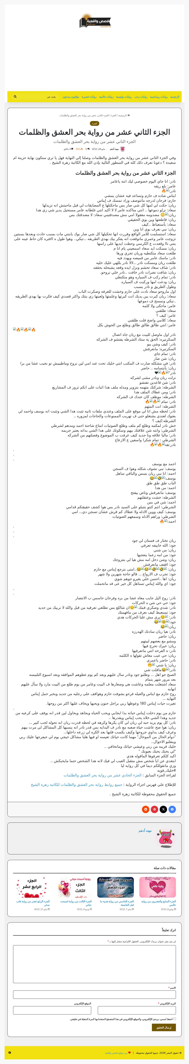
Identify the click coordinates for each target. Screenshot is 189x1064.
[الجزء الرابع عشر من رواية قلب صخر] (31, 887)
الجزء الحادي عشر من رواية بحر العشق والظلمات (103, 775)
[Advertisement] (151, 62)
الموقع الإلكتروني (82, 1003)
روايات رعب (140, 96)
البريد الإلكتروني (167, 1003)
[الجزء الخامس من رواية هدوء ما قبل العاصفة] (115, 887)
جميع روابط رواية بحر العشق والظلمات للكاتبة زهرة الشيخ (76, 784)
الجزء (113, 115)
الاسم (172, 987)
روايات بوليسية (124, 96)
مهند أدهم (114, 149)
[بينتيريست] (154, 809)
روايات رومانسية (159, 96)
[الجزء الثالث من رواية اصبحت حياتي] (73, 887)
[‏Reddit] (145, 809)
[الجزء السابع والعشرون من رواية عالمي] (157, 887)
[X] (163, 809)
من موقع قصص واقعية (116, 1052)
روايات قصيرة (89, 96)
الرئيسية (174, 96)
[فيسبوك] (172, 809)
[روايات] (94, 20)
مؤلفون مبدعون (71, 96)
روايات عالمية (106, 96)
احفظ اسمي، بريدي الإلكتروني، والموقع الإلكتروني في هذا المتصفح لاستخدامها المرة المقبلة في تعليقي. (121, 1019)
